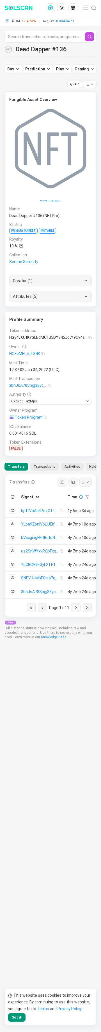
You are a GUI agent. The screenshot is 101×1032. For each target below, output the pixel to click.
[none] (51, 7)
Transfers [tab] (16, 467)
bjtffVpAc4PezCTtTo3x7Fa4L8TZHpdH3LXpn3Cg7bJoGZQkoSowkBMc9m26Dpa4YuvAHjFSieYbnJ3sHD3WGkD (40, 510)
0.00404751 (65, 21)
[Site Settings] (72, 7)
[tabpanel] (50, 545)
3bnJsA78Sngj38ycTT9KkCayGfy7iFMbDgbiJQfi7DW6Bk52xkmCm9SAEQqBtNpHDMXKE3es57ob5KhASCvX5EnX (28, 385)
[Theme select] (61, 7)
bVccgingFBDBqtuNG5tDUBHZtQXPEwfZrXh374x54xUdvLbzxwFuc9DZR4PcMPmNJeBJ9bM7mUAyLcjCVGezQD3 (40, 537)
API (76, 84)
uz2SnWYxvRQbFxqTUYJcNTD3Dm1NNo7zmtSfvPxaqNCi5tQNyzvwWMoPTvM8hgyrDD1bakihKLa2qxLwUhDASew (40, 551)
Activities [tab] (72, 467)
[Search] (89, 36)
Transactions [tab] (45, 467)
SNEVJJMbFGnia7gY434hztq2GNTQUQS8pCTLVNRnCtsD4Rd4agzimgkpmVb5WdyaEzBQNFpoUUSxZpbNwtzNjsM (40, 578)
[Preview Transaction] (12, 510)
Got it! (17, 1017)
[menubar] (62, 7)
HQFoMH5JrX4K (24, 353)
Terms (43, 1008)
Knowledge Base (53, 637)
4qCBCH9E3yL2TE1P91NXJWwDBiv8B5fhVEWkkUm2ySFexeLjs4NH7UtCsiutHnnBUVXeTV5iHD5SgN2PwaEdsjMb (40, 564)
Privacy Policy (69, 1008)
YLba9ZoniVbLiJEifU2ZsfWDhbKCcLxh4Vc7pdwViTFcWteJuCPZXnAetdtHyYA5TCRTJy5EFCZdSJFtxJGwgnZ (40, 524)
